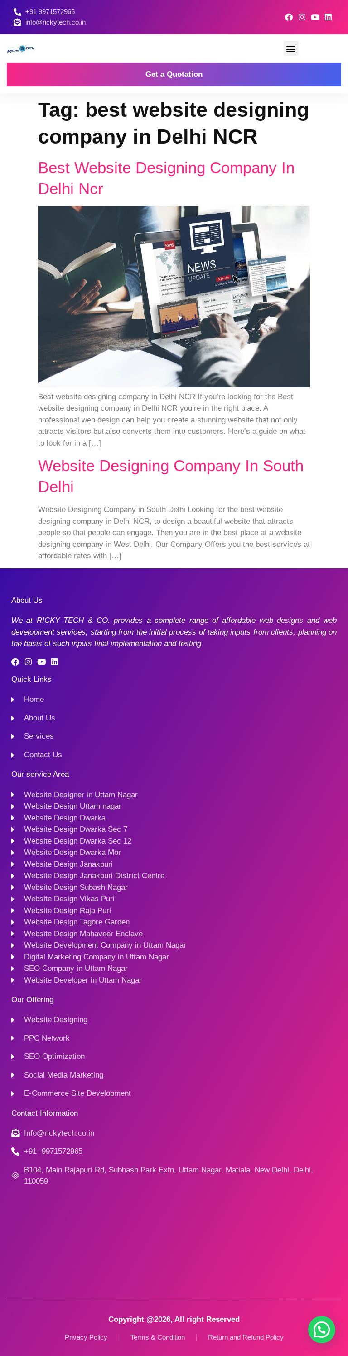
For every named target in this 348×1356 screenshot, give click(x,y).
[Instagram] (302, 17)
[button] (291, 48)
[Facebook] (289, 17)
